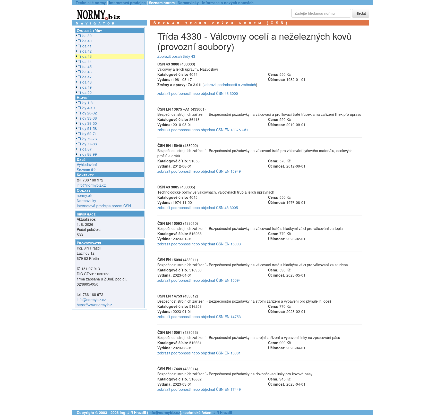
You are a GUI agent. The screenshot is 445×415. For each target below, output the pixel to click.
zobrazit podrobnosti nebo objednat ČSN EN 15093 (199, 243)
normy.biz (84, 195)
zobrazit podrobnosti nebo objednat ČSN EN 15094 (199, 280)
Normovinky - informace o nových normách (216, 2)
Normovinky (86, 200)
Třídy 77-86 (87, 143)
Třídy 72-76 (87, 138)
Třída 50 (85, 92)
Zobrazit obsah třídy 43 (176, 56)
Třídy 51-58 (87, 128)
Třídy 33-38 (87, 118)
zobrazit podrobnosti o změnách (230, 84)
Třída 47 (85, 76)
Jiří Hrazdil (222, 412)
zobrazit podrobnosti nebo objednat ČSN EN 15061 (199, 352)
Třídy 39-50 (87, 123)
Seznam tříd (87, 169)
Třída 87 (85, 149)
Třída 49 (85, 87)
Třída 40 (85, 40)
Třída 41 (85, 45)
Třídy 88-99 (87, 154)
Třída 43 (85, 56)
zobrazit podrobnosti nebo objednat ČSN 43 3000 (197, 93)
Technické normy (91, 2)
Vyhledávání (87, 164)
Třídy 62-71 (87, 133)
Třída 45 (85, 66)
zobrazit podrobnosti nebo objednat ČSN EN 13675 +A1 (202, 129)
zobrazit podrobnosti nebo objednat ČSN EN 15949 (199, 171)
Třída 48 (85, 82)
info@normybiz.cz (91, 185)
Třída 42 (85, 51)
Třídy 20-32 (87, 112)
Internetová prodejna (127, 2)
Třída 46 (85, 71)
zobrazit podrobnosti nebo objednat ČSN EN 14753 (199, 316)
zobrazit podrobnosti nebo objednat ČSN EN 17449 (199, 389)
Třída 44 (85, 61)
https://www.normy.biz (94, 304)
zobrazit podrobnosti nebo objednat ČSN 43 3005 (197, 207)
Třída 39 (85, 35)
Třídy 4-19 (86, 107)
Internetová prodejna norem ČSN (104, 205)
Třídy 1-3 (85, 102)
